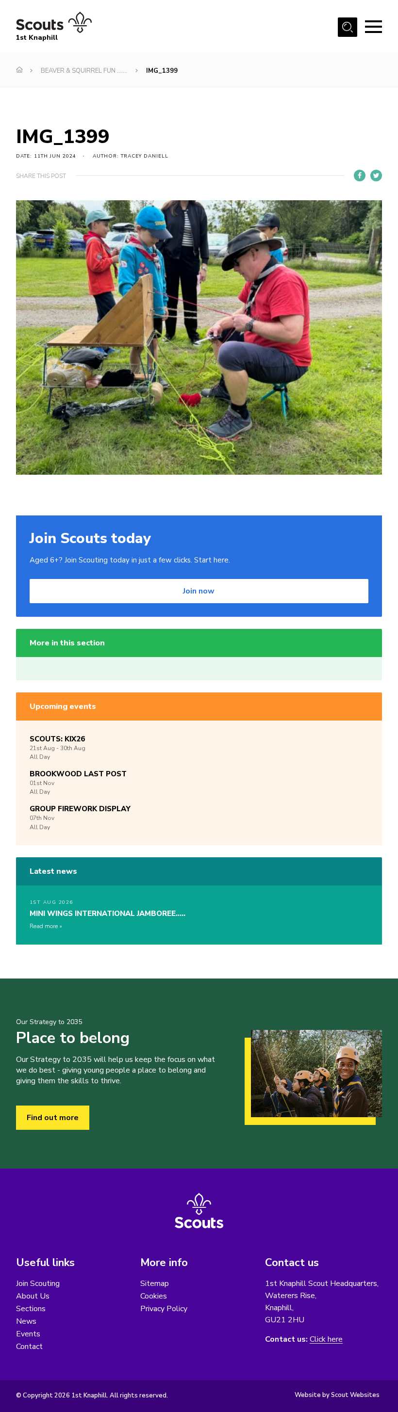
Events (28, 1334)
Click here (326, 1339)
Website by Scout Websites (337, 1395)
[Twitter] (376, 175)
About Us (33, 1296)
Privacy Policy (163, 1308)
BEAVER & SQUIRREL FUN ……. (84, 70)
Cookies (153, 1296)
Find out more (53, 1117)
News (26, 1321)
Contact (29, 1346)
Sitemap (154, 1283)
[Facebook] (359, 175)
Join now (199, 591)
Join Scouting (38, 1283)
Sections (31, 1308)
